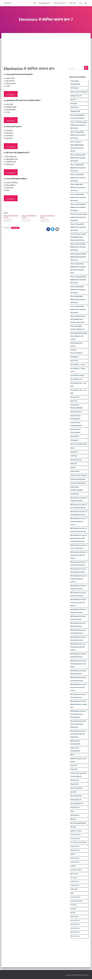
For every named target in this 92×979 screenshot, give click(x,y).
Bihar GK (73, 99)
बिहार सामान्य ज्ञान (74, 873)
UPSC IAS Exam (74, 815)
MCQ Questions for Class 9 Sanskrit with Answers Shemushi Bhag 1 (78, 714)
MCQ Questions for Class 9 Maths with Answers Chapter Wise (78, 704)
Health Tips (73, 456)
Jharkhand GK (74, 494)
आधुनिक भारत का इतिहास (76, 831)
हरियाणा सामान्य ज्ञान (74, 936)
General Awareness (76, 411)
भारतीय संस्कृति (73, 889)
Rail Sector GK (74, 780)
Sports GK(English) (76, 796)
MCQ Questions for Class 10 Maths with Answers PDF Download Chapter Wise (78, 538)
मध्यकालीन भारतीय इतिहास (76, 901)
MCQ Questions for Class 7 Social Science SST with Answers (78, 647)
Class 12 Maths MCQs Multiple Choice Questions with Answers (78, 299)
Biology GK (73, 103)
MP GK (72, 754)
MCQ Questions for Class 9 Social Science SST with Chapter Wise (78, 734)
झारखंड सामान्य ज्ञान (74, 858)
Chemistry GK (74, 107)
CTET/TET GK (74, 361)
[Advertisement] (46, 46)
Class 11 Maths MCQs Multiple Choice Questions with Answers (78, 187)
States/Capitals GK (75, 799)
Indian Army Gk (74, 471)
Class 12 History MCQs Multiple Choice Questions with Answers (78, 289)
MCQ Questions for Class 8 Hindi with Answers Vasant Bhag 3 (78, 663)
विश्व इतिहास (73, 909)
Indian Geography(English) (78, 483)
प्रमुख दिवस (73, 866)
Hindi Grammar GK (76, 459)
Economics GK (74, 397)
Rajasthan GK (74, 784)
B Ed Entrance (74, 88)
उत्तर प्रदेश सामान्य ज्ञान (75, 834)
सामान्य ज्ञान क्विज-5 (75, 932)
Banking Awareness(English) (78, 92)
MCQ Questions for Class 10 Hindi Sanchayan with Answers (78, 521)
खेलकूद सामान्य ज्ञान (74, 846)
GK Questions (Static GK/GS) (78, 444)
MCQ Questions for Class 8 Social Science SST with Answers (78, 687)
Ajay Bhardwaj (84, 975)
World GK (73, 827)
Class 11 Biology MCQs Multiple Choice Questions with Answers (78, 135)
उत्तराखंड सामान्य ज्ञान (75, 838)
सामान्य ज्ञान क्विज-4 (75, 928)
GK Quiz (72, 448)
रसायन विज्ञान (73, 905)
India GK (72, 467)
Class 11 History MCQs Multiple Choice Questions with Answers (78, 177)
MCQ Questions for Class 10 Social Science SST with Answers (78, 555)
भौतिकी (72, 893)
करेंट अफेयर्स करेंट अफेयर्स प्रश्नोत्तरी (78, 842)
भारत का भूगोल (73, 877)
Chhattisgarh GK (75, 111)
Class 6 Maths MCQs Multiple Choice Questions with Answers (78, 336)
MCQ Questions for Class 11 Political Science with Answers (78, 579)
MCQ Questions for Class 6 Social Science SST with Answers (78, 602)
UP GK (72, 811)
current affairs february (77, 375)
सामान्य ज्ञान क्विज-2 (75, 920)
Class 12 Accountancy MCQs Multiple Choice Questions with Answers (78, 217)
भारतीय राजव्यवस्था (74, 885)
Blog (80, 3)
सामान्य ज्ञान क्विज (74, 916)
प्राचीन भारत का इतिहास (75, 870)
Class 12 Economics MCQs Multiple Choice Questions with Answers (78, 257)
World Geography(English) (78, 823)
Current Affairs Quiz (59, 3)
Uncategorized (74, 807)
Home (34, 3)
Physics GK (73, 765)
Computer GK (74, 357)
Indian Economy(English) (77, 479)
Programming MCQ (44, 3)
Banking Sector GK (75, 95)
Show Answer (11, 94)
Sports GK (73, 792)
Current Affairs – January (77, 364)
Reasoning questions (76, 788)
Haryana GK (73, 452)
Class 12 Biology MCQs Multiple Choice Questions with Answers (78, 227)
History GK (73, 463)
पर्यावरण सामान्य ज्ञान (74, 862)
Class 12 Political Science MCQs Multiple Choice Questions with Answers (78, 319)
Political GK (73, 769)
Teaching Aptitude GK (76, 803)
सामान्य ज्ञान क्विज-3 (75, 924)
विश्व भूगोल (72, 912)
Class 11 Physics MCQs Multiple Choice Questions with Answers (78, 197)
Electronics (15, 227)
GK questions (74, 440)
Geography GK (74, 436)
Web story (73, 819)
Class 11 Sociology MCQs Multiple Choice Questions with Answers (78, 207)
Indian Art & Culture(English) (78, 475)
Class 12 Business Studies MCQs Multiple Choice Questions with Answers (78, 237)
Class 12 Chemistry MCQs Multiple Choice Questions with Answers (78, 247)
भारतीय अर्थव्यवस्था (74, 881)
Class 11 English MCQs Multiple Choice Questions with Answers (78, 167)
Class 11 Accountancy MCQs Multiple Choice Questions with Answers (78, 125)
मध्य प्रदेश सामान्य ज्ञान (75, 897)
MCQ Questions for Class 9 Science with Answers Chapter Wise (78, 724)
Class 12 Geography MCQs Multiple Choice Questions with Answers (78, 279)
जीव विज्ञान (72, 854)
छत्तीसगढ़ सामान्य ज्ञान (75, 850)
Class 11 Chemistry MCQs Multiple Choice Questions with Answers (78, 158)
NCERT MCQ (72, 3)
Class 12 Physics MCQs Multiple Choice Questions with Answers (78, 309)
